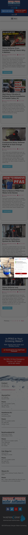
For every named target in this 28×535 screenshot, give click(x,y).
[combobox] (16, 269)
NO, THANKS (21, 275)
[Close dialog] (27, 258)
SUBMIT (21, 273)
